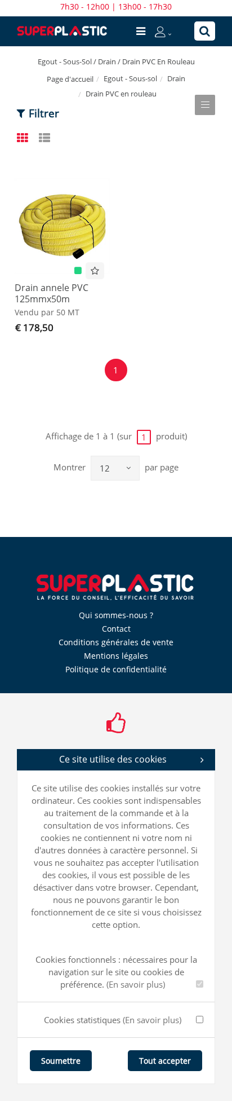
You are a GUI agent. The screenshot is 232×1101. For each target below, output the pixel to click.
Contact (116, 628)
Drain (176, 78)
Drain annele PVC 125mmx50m (51, 293)
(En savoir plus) (135, 984)
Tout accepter (165, 1060)
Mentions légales (116, 655)
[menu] (140, 31)
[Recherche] (204, 31)
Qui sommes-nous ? (116, 615)
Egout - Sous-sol (130, 78)
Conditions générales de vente (116, 642)
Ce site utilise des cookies (113, 759)
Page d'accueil (70, 79)
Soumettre (61, 1060)
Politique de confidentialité (116, 669)
